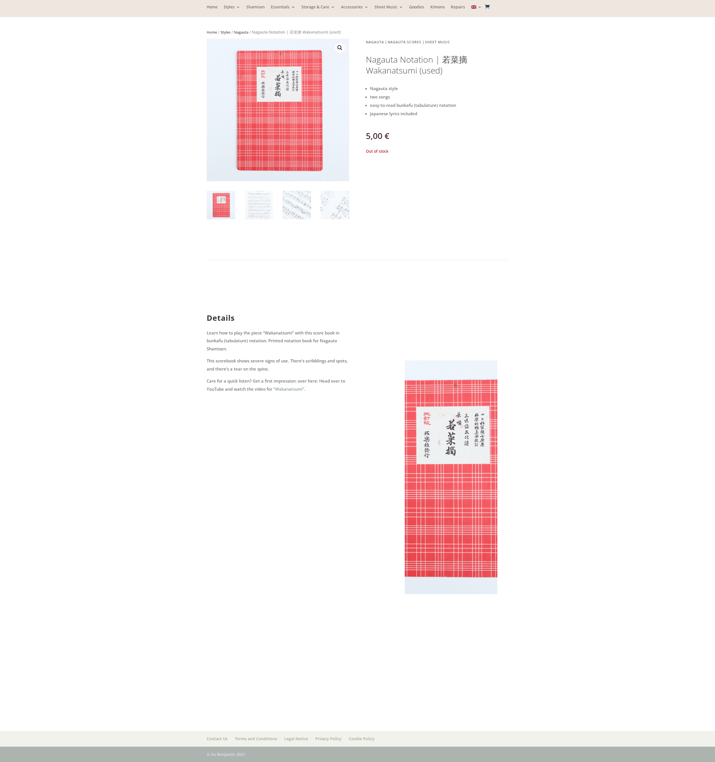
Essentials (280, 7)
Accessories (352, 7)
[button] (340, 48)
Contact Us (217, 738)
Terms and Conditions (256, 738)
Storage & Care (315, 7)
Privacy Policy (328, 738)
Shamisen (255, 7)
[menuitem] (476, 11)
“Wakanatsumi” (288, 389)
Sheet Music (386, 7)
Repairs (458, 7)
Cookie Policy (362, 738)
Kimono (437, 7)
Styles (229, 7)
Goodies (416, 7)
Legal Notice (296, 738)
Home (212, 7)
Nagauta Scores (404, 42)
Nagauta (241, 32)
